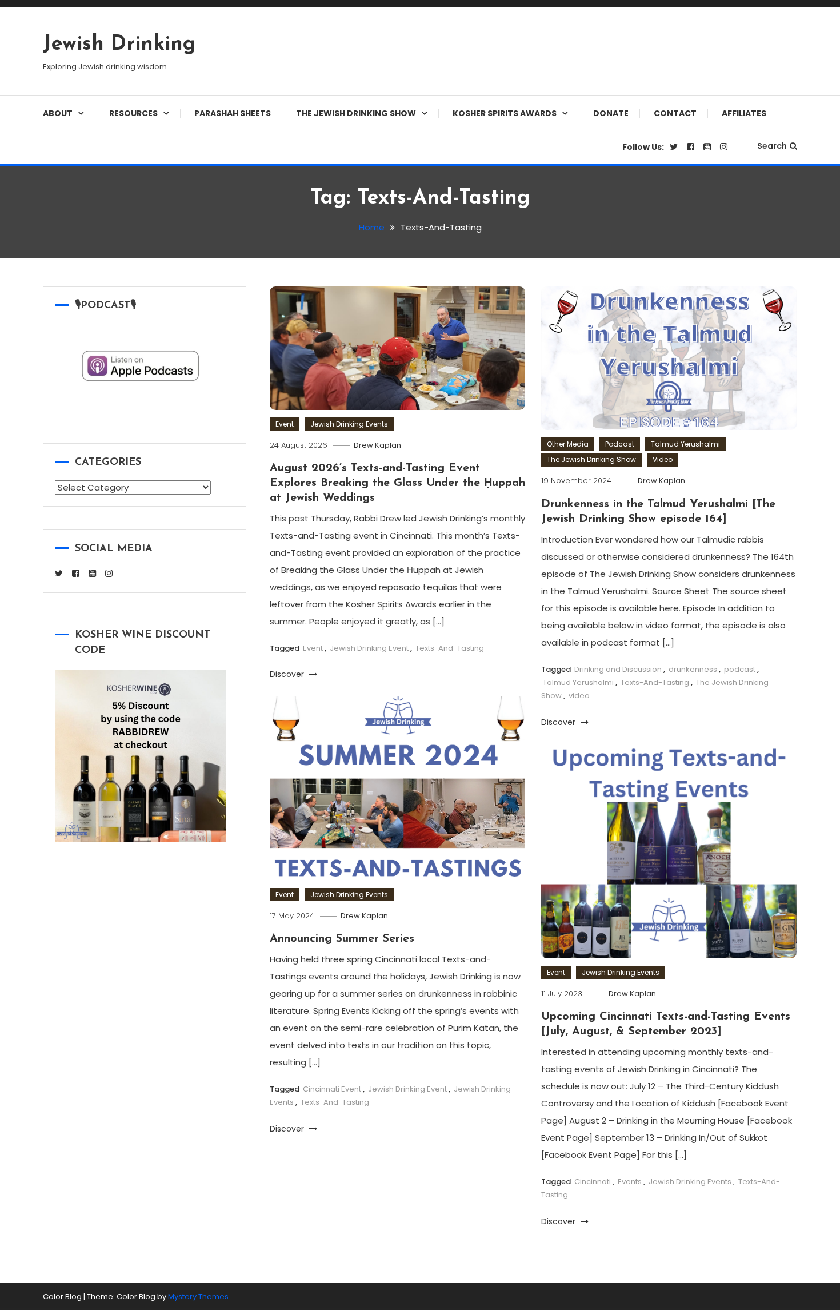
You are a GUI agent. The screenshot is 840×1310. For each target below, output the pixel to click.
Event (284, 424)
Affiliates (744, 113)
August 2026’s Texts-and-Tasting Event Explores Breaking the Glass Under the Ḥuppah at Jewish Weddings (397, 483)
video (579, 695)
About (58, 113)
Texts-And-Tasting (449, 648)
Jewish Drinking (119, 44)
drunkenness (693, 669)
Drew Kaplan (377, 445)
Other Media (568, 444)
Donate (611, 113)
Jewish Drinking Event (369, 648)
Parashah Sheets (232, 113)
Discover (288, 674)
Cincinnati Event (332, 1089)
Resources (133, 113)
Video (663, 459)
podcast (739, 669)
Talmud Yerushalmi (685, 444)
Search (772, 146)
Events (630, 1181)
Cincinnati (592, 1181)
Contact (675, 113)
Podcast (619, 444)
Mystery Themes (198, 1296)
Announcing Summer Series (342, 939)
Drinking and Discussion (618, 669)
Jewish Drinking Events (349, 424)
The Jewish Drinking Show (356, 113)
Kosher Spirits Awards (505, 113)
